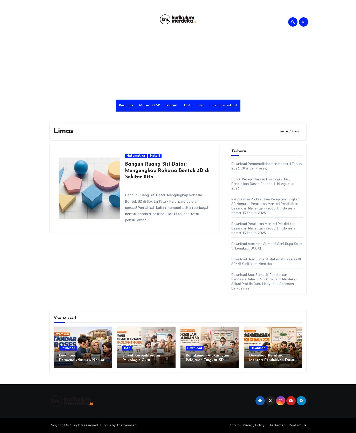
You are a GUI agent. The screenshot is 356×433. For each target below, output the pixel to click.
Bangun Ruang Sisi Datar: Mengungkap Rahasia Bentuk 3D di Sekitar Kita (167, 171)
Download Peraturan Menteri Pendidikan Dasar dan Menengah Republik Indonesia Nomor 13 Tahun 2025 (263, 228)
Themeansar (126, 425)
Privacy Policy (254, 425)
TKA (187, 105)
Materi (171, 105)
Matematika (136, 156)
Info (200, 105)
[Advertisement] (178, 64)
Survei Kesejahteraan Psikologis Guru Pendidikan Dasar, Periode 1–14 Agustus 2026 (263, 183)
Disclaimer (277, 425)
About (234, 425)
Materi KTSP (149, 105)
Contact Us (297, 425)
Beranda (126, 105)
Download (68, 348)
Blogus (105, 425)
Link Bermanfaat (223, 105)
